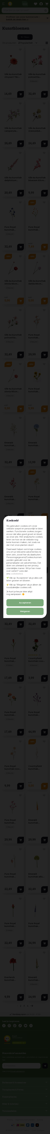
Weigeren (25, 611)
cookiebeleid (16, 574)
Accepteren (25, 602)
